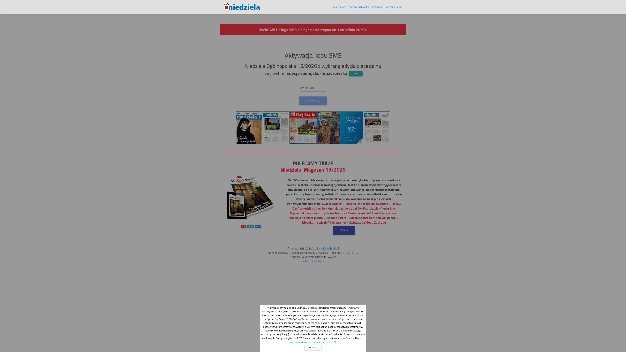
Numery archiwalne (359, 7)
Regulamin (377, 7)
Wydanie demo (394, 7)
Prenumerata (339, 7)
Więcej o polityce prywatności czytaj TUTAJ (313, 342)
